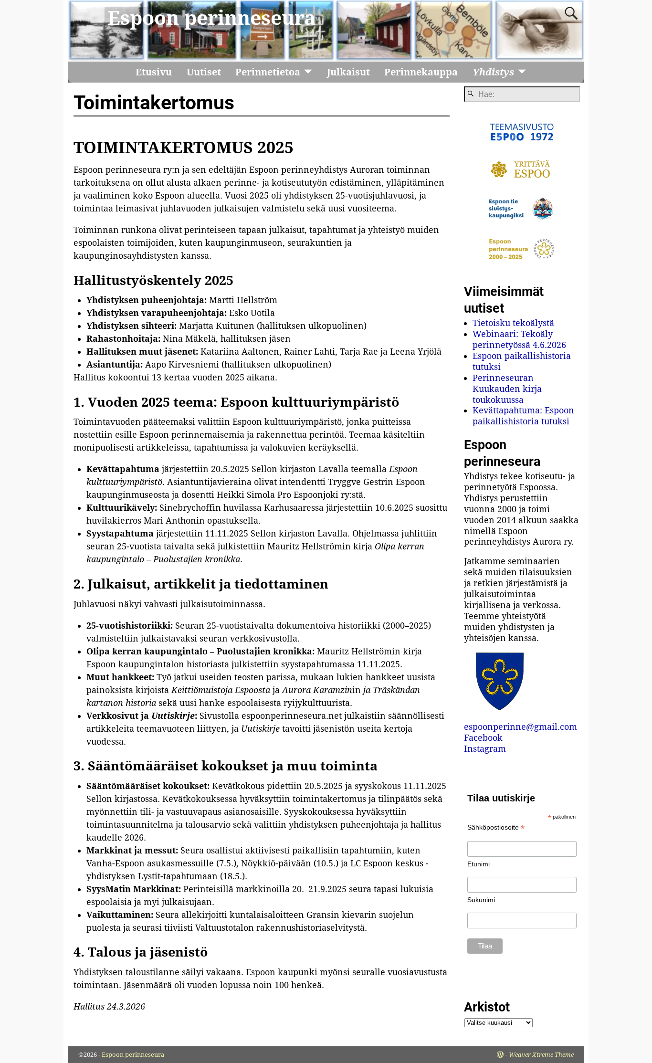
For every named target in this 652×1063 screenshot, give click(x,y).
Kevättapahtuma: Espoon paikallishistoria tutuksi (523, 415)
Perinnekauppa (421, 72)
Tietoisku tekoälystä (513, 323)
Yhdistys (493, 72)
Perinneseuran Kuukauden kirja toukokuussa (507, 389)
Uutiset (204, 72)
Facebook (483, 738)
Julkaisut (348, 72)
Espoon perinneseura (211, 18)
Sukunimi (481, 900)
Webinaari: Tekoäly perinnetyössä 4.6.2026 (519, 339)
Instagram (485, 749)
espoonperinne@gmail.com (520, 727)
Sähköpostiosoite (496, 827)
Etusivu (154, 72)
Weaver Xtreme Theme (541, 1054)
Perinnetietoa (267, 72)
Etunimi (478, 864)
